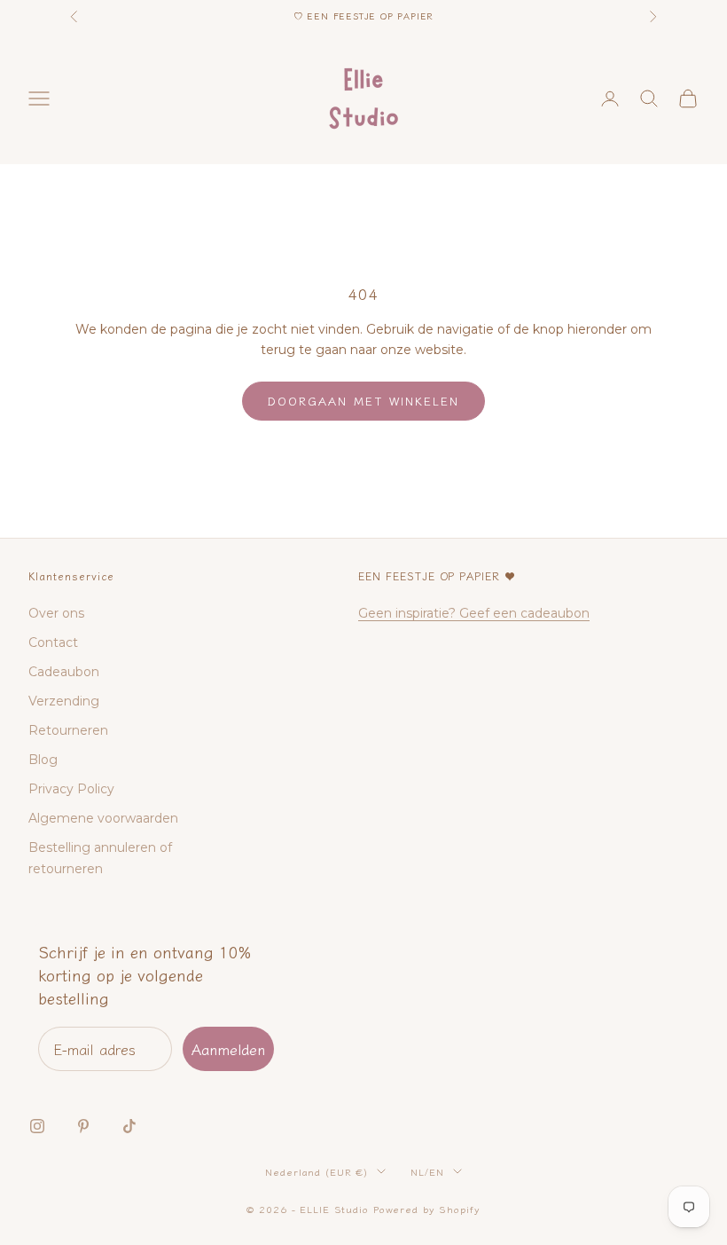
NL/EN (426, 1171)
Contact (53, 642)
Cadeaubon (63, 672)
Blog (43, 760)
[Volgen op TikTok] (129, 1126)
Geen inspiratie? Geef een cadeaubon (474, 613)
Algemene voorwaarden (103, 818)
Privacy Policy (71, 789)
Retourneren (68, 730)
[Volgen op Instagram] (37, 1126)
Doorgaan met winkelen (364, 400)
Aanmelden (228, 1049)
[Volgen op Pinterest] (83, 1126)
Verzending (63, 701)
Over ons (56, 613)
